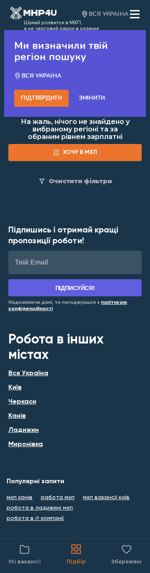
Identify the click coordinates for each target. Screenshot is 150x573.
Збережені (126, 554)
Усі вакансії (24, 561)
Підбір (76, 561)
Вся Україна (28, 373)
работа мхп (58, 497)
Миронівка (25, 444)
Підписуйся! (75, 288)
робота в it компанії (35, 518)
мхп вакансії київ (106, 497)
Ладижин (23, 430)
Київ (15, 387)
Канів (17, 416)
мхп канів (19, 497)
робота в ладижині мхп (40, 508)
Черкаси (22, 402)
